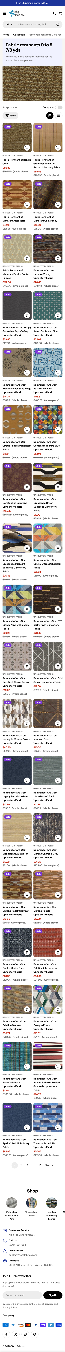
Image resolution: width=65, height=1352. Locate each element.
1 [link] (14, 1165)
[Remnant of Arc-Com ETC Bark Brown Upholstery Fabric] (47, 599)
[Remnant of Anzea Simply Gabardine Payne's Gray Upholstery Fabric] (17, 305)
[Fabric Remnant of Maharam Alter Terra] (17, 194)
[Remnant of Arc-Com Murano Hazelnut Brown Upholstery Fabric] (17, 884)
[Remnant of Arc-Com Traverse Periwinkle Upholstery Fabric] (47, 1117)
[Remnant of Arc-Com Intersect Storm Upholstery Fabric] (47, 713)
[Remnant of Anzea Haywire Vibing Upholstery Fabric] (47, 248)
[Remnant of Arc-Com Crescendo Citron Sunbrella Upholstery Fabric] (47, 477)
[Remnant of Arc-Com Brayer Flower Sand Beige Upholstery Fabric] (17, 362)
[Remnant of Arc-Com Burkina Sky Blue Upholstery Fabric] (47, 362)
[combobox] (32, 24)
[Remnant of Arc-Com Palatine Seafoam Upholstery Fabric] (17, 999)
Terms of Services (44, 1303)
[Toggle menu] (4, 13)
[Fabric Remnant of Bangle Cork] (17, 137)
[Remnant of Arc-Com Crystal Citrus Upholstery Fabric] (47, 538)
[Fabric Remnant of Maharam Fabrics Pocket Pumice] (17, 248)
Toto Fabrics (18, 1346)
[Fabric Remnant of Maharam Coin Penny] (47, 194)
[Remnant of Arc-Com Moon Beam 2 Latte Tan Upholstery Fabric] (17, 827)
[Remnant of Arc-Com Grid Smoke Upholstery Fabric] (47, 656)
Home (6, 34)
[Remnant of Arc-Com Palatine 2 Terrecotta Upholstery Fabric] (47, 942)
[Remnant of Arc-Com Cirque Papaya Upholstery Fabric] (17, 419)
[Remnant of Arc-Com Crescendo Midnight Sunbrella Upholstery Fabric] (17, 538)
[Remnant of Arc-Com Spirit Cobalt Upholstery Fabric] (17, 1117)
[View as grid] (50, 115)
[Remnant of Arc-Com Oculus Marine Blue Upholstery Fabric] (17, 942)
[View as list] (58, 115)
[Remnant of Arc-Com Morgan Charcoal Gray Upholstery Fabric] (47, 827)
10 (40, 1165)
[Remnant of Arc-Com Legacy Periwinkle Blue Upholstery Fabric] (17, 770)
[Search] (58, 24)
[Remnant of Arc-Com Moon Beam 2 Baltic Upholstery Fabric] (47, 770)
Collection (19, 34)
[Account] (54, 13)
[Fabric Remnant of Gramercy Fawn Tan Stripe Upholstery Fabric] (47, 137)
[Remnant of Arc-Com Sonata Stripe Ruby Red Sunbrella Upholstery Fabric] (47, 1056)
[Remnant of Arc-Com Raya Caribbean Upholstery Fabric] (17, 1056)
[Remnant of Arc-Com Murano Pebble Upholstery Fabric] (47, 884)
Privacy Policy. (10, 1307)
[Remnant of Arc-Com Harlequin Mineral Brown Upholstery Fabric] (17, 713)
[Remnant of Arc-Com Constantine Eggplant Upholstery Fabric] (17, 477)
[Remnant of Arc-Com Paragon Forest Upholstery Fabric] (47, 999)
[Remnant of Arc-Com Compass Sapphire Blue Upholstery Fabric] (47, 419)
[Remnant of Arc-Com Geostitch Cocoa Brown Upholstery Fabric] (17, 656)
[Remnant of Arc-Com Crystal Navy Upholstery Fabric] (17, 599)
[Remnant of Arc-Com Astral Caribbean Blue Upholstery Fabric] (47, 305)
